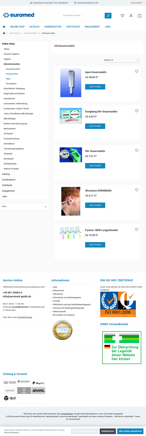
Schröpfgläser (11, 84)
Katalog (6, 174)
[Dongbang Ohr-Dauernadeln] (71, 116)
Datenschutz (58, 290)
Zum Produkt (95, 87)
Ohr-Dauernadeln (95, 151)
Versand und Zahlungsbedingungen (68, 308)
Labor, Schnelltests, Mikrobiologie (18, 113)
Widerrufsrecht (59, 311)
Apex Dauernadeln (95, 72)
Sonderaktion (8, 179)
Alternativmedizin (12, 64)
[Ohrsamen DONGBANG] (71, 201)
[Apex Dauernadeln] (71, 82)
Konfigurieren (108, 431)
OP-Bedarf (8, 133)
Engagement (8, 190)
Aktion (6, 49)
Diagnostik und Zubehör (14, 93)
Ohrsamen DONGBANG (98, 190)
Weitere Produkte (11, 169)
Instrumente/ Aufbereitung (15, 103)
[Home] (5, 27)
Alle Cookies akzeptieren (130, 431)
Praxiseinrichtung (11, 139)
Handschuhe (9, 98)
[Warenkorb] (139, 15)
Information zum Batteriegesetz (67, 297)
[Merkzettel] (122, 15)
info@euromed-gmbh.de (17, 296)
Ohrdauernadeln (12, 74)
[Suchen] (108, 15)
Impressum (58, 294)
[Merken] (136, 71)
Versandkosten (67, 414)
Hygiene (7, 59)
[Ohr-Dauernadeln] (71, 154)
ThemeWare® (74, 419)
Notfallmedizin (10, 164)
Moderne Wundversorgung (15, 123)
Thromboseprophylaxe (14, 149)
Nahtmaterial (9, 128)
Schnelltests (9, 144)
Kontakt (56, 301)
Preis (4, 206)
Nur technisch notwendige (84, 431)
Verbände (8, 154)
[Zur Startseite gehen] (18, 15)
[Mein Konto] (131, 15)
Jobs (4, 196)
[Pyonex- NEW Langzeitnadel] (71, 233)
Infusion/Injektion (11, 54)
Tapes (8, 79)
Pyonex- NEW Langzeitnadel (101, 230)
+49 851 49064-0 (12, 292)
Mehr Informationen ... (12, 432)
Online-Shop (8, 43)
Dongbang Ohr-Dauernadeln (101, 111)
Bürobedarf (9, 159)
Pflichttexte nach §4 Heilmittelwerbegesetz (72, 304)
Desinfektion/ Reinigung (14, 88)
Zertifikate (7, 185)
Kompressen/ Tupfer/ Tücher (16, 108)
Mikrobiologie (10, 118)
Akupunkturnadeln (13, 69)
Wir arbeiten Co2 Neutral (63, 315)
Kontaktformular (24, 317)
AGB (55, 287)
